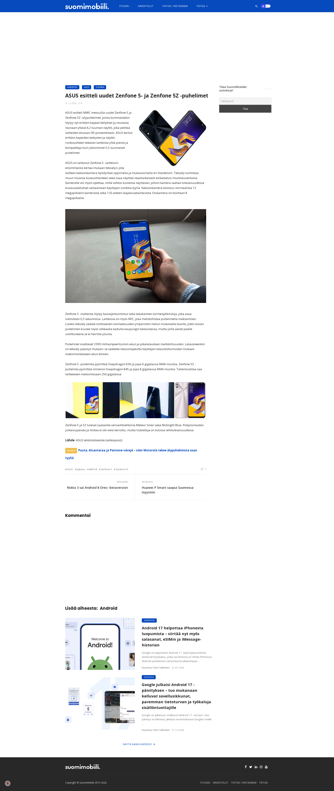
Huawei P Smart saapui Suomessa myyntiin (168, 489)
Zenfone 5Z (122, 469)
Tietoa (200, 6)
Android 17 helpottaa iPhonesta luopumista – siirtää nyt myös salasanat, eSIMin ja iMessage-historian (172, 636)
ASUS (86, 87)
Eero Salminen (161, 667)
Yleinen (100, 87)
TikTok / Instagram (175, 6)
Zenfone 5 (106, 469)
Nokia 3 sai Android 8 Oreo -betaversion (97, 487)
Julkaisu (81, 469)
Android (72, 87)
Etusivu (124, 6)
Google (149, 677)
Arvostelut (145, 6)
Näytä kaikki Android (137, 744)
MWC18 (93, 469)
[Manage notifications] (7, 783)
